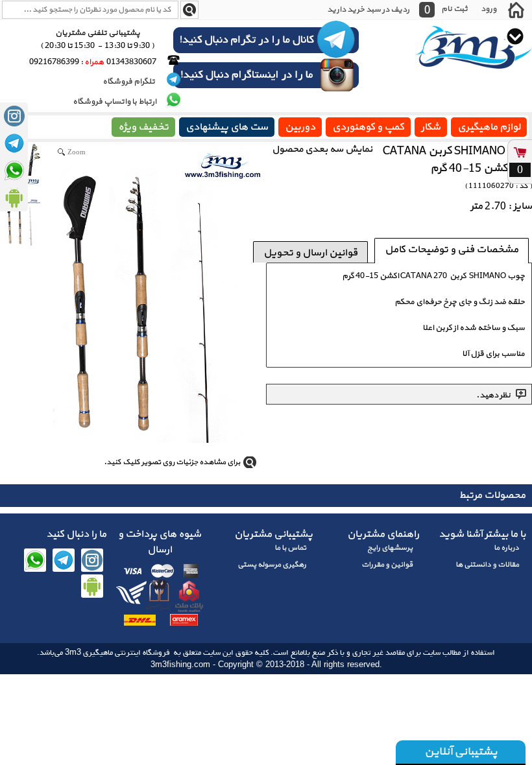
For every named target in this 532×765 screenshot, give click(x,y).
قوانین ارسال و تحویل (310, 253)
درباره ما (506, 548)
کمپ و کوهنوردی (368, 127)
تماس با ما (290, 548)
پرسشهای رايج (390, 548)
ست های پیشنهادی (227, 127)
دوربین (300, 127)
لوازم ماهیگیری (488, 127)
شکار (431, 127)
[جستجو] (189, 10)
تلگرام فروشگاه (129, 81)
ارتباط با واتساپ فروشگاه (114, 101)
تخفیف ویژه (143, 127)
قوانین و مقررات (387, 565)
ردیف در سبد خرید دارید (368, 9)
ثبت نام (454, 9)
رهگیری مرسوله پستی (271, 565)
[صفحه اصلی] (516, 9)
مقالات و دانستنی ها (487, 565)
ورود (488, 9)
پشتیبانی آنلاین (460, 751)
